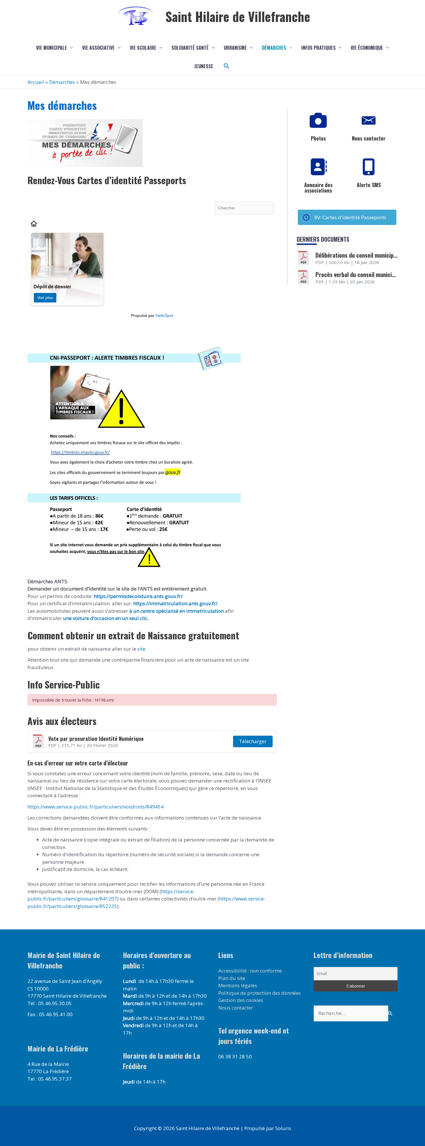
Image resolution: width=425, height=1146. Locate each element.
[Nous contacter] (368, 120)
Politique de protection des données (259, 993)
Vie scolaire (143, 47)
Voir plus (45, 297)
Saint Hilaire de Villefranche (237, 16)
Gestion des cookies (240, 1000)
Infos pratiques (318, 47)
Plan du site (231, 978)
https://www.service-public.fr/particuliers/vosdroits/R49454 (95, 806)
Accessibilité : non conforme (250, 970)
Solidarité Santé (190, 47)
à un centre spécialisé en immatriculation (176, 611)
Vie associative (98, 47)
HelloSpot (164, 315)
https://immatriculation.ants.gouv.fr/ (175, 603)
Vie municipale (51, 47)
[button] (226, 66)
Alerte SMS (369, 185)
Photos (318, 138)
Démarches (274, 47)
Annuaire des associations (318, 187)
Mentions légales (237, 985)
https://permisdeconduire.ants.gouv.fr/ (138, 596)
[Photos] (318, 120)
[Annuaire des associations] (318, 167)
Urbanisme (235, 47)
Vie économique (367, 47)
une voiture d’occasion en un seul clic (105, 618)
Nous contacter (368, 138)
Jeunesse (203, 66)
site (140, 648)
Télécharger (253, 741)
